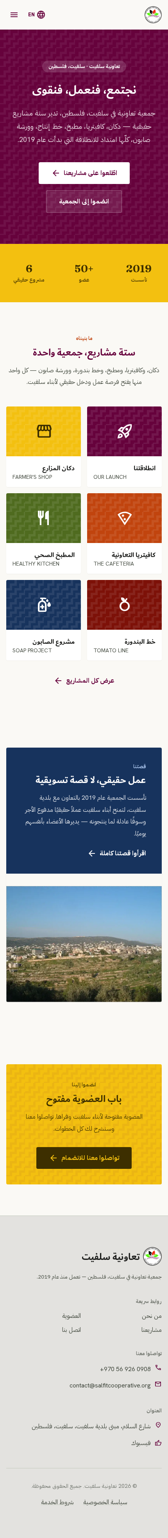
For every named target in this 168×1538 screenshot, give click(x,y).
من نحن (152, 1316)
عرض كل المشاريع (84, 680)
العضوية (71, 1316)
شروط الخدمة (57, 1502)
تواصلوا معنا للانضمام (84, 1158)
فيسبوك (146, 1443)
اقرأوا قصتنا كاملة (116, 853)
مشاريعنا (151, 1330)
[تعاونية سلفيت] (153, 14)
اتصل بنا (71, 1330)
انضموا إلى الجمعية (84, 201)
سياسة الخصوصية (105, 1502)
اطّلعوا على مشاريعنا (84, 173)
